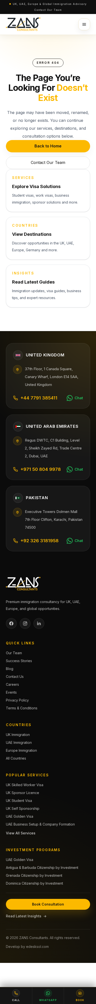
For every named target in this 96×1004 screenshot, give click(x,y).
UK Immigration (18, 735)
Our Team (14, 653)
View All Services (20, 833)
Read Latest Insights (26, 916)
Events (11, 692)
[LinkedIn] (38, 623)
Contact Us (15, 676)
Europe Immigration (21, 750)
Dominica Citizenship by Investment (34, 883)
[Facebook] (11, 623)
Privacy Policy (17, 700)
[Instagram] (25, 623)
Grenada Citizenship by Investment (34, 875)
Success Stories (19, 661)
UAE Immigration (19, 742)
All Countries (16, 758)
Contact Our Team (48, 9)
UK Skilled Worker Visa (24, 785)
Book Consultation (48, 904)
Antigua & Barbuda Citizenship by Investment (42, 867)
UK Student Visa (19, 800)
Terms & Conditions (21, 708)
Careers (12, 684)
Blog (9, 669)
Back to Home (48, 145)
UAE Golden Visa (19, 816)
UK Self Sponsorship (22, 808)
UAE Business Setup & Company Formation (40, 824)
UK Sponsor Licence (22, 793)
